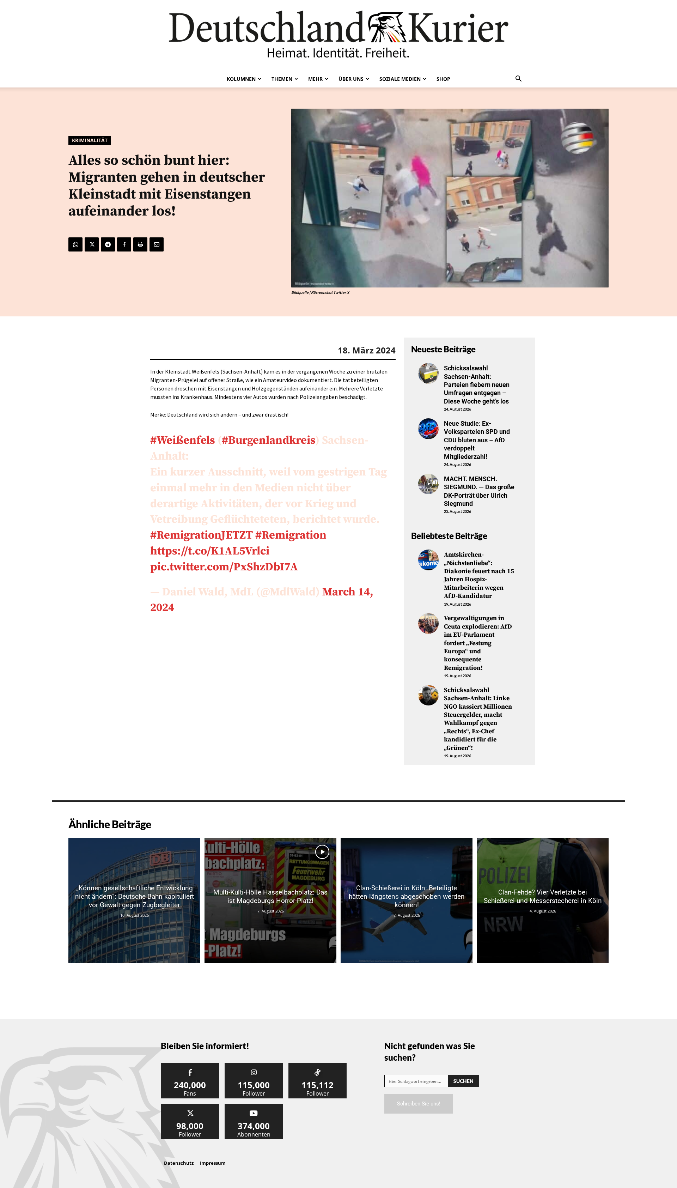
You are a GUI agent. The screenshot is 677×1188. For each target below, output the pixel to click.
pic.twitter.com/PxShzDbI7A (224, 567)
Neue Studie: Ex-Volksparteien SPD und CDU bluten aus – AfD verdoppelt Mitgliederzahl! (477, 440)
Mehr (315, 78)
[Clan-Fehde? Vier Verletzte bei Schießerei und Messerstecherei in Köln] (543, 900)
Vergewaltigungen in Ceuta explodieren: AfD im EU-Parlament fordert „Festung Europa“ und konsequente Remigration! (478, 643)
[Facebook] (124, 244)
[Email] (157, 244)
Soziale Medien (400, 78)
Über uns (351, 78)
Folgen (254, 1065)
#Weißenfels (182, 441)
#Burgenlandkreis (268, 441)
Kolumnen (241, 78)
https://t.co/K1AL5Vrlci (209, 551)
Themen (282, 78)
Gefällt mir (190, 1065)
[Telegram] (108, 244)
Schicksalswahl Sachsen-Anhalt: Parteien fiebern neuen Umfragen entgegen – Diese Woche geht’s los (477, 384)
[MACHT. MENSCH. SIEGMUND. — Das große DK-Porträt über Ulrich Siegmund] (428, 484)
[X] (92, 244)
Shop (443, 78)
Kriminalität (90, 140)
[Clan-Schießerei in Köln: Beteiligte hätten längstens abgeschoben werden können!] (406, 900)
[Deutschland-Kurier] (338, 35)
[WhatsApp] (75, 244)
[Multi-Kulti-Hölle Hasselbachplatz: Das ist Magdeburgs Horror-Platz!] (270, 900)
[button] (518, 79)
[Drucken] (140, 244)
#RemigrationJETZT (201, 535)
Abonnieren (254, 1106)
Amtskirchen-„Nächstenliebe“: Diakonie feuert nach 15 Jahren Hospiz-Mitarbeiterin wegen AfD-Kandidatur (479, 575)
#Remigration (291, 535)
